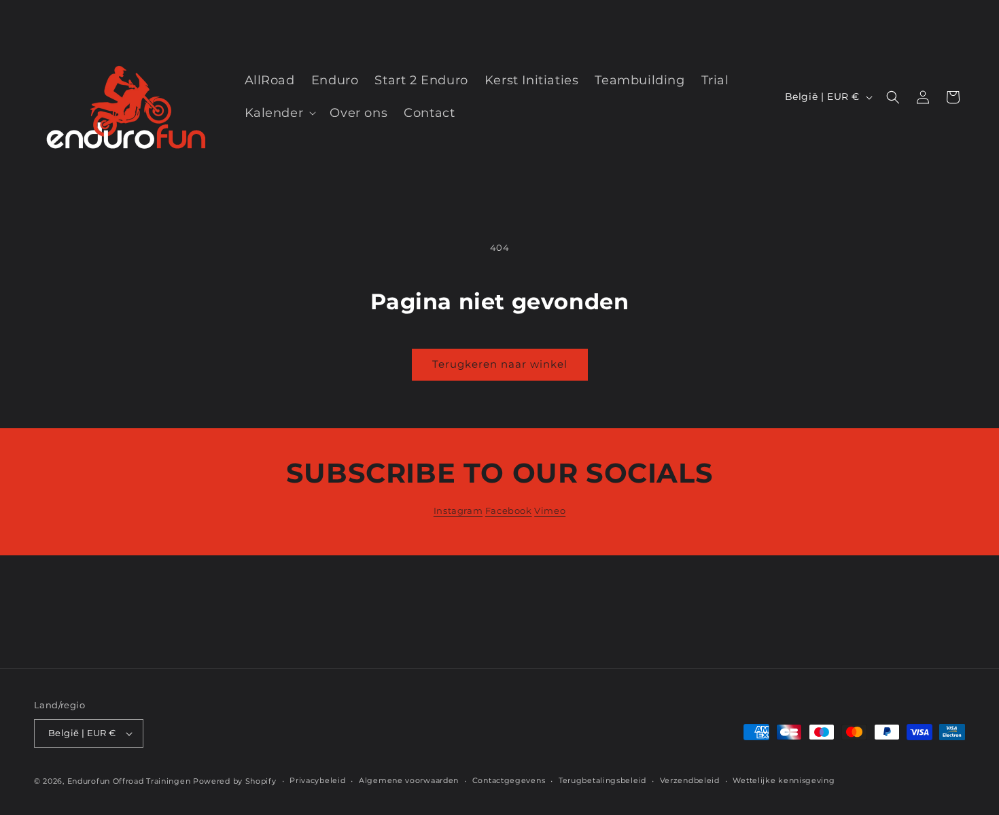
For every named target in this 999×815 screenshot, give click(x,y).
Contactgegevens (509, 780)
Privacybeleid (317, 780)
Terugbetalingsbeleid (602, 780)
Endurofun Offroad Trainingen (129, 781)
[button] (279, 113)
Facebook (508, 510)
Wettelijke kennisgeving (784, 780)
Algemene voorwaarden (409, 780)
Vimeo (549, 510)
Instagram (458, 510)
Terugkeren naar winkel (499, 364)
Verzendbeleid (690, 780)
